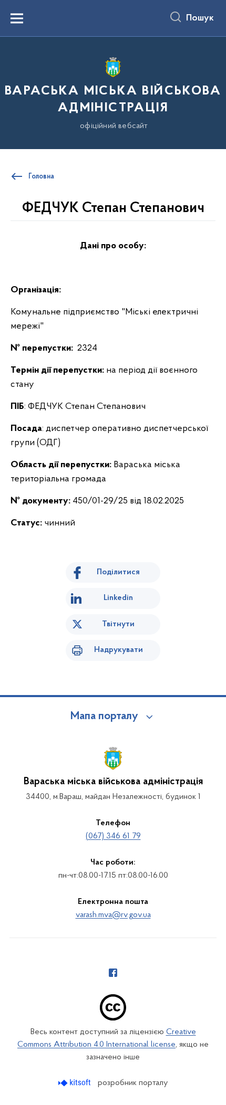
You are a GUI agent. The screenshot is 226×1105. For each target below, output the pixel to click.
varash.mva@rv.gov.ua (113, 915)
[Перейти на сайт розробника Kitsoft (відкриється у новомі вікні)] (75, 1083)
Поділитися (118, 572)
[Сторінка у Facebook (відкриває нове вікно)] (113, 972)
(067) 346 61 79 (113, 836)
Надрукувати (118, 650)
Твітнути (118, 624)
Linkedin (118, 598)
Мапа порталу (104, 716)
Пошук (200, 18)
